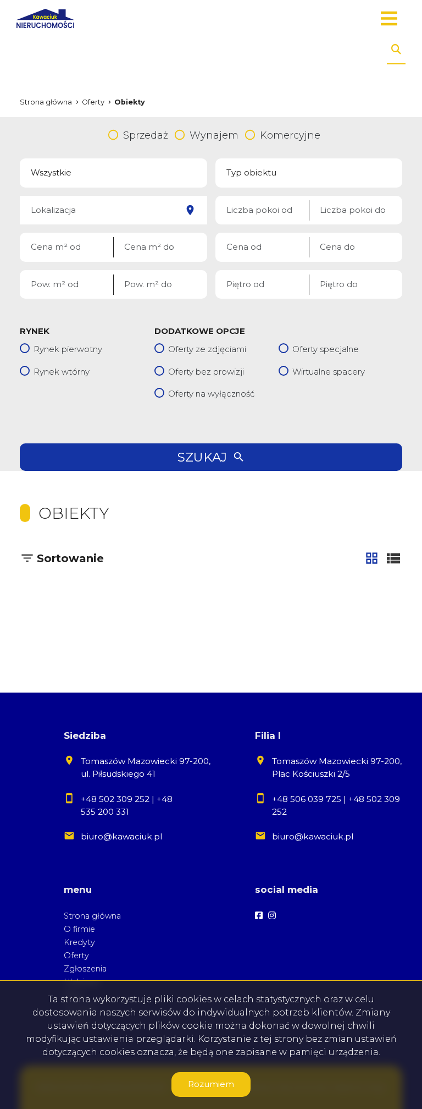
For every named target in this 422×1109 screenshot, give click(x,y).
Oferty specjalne (325, 349)
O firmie (79, 929)
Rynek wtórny (62, 371)
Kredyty (79, 942)
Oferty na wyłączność (211, 393)
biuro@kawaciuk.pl (121, 836)
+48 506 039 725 (306, 799)
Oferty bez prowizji (206, 371)
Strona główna (92, 916)
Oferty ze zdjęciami (207, 349)
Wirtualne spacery (328, 371)
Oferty (76, 955)
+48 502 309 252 (115, 799)
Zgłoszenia (85, 969)
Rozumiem (211, 1084)
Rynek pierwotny (68, 349)
